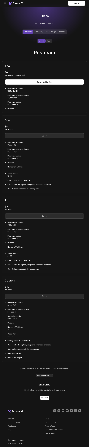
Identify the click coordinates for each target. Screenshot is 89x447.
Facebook (75, 410)
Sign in (76, 3)
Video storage (51, 32)
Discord (63, 410)
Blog (9, 430)
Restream (28, 32)
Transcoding (39, 32)
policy (50, 433)
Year (48, 41)
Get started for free (44, 82)
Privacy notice (50, 422)
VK (54, 410)
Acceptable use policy (53, 430)
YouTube (67, 410)
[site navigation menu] (5, 3)
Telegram (58, 410)
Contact (44, 398)
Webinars (62, 32)
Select (44, 136)
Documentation (14, 422)
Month (41, 41)
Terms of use (49, 426)
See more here (43, 376)
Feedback (12, 426)
